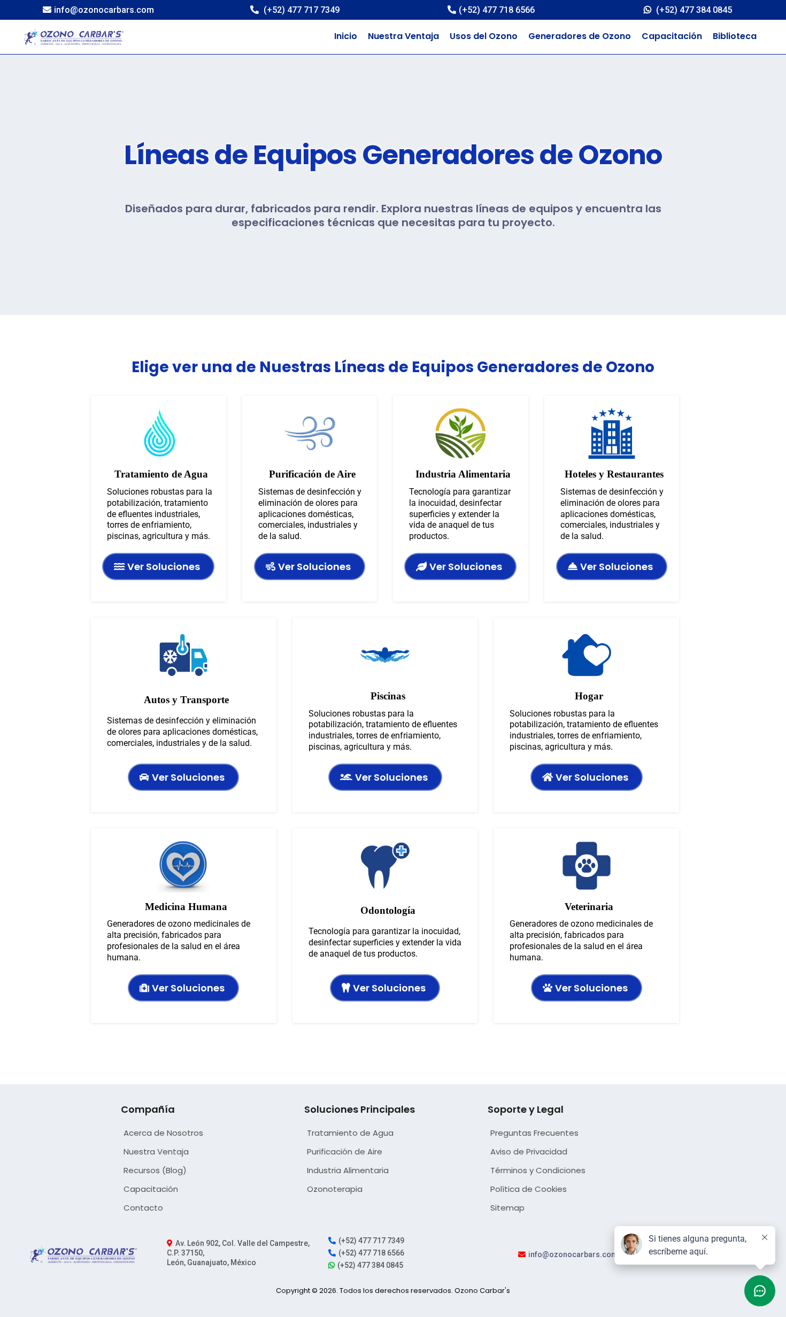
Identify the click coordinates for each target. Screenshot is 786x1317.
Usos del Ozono (484, 36)
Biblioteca (735, 36)
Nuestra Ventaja (403, 36)
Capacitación (672, 36)
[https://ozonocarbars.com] (74, 37)
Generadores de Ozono (579, 36)
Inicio (345, 36)
